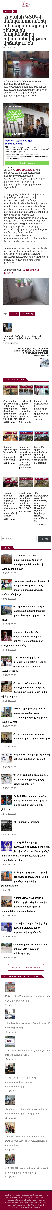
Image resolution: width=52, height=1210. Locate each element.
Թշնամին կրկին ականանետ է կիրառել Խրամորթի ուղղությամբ (41, 453)
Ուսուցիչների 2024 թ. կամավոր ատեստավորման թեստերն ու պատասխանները (21, 1082)
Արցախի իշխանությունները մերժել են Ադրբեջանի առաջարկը (10, 453)
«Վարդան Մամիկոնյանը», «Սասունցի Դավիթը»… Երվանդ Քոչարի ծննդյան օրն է (22, 338)
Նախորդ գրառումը (10, 343)
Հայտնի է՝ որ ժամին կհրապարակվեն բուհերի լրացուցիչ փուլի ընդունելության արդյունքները (26, 1140)
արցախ (14, 314)
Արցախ (7, 479)
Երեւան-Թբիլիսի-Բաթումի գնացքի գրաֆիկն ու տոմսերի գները (28, 1025)
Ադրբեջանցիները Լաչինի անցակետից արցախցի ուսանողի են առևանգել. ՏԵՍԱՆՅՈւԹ (25, 500)
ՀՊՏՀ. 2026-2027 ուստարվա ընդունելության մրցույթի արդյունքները (27, 998)
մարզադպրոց (27, 314)
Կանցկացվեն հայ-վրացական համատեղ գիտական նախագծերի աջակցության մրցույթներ (31, 351)
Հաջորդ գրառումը (41, 355)
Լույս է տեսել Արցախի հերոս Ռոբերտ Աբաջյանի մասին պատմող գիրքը (25, 410)
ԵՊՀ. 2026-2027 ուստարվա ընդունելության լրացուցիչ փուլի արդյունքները (26, 1170)
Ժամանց (8, 387)
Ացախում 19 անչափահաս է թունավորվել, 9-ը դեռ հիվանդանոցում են (41, 408)
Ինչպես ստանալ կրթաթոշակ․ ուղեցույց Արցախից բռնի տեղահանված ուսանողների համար (10, 504)
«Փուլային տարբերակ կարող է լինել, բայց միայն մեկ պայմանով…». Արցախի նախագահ (26, 456)
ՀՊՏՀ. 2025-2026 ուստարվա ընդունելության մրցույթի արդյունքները (27, 1052)
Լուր (15, 11)
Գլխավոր (7, 11)
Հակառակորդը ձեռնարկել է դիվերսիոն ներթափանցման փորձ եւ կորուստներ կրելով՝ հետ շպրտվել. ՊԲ (10, 410)
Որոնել (44, 539)
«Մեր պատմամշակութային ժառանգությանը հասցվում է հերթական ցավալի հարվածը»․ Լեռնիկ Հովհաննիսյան (41, 507)
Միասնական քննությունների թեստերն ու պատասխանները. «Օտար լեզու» (26, 1111)
